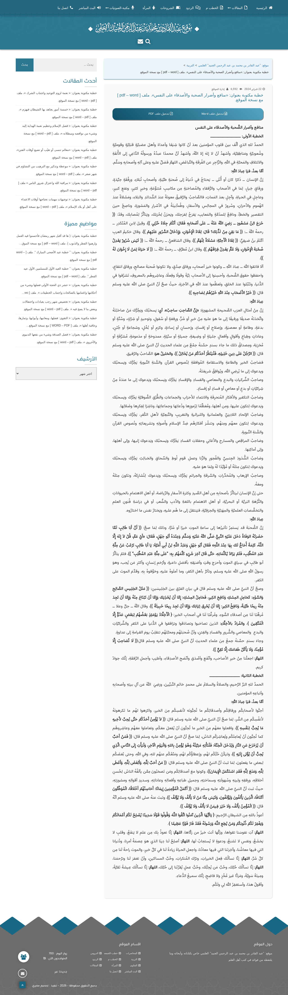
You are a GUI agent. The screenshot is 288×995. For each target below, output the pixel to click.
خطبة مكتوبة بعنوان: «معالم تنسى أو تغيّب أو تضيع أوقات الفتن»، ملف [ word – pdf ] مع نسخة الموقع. (56, 153)
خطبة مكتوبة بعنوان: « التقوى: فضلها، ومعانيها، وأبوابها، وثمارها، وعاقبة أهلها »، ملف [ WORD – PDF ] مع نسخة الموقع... (57, 321)
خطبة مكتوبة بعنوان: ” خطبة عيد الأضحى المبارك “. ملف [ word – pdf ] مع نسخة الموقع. (56, 256)
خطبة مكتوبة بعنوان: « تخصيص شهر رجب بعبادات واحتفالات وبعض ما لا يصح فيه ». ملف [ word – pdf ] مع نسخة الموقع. (59, 305)
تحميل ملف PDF (159, 113)
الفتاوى (133, 965)
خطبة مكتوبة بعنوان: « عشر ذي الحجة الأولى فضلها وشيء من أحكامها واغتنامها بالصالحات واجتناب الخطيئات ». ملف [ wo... (58, 288)
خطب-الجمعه (111, 953)
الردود (95, 959)
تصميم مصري (40, 985)
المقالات (94, 965)
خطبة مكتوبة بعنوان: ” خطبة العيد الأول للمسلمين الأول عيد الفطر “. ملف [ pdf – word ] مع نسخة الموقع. (60, 272)
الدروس (94, 953)
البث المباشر (131, 971)
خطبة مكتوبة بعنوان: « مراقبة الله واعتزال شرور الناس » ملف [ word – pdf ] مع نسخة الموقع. (57, 186)
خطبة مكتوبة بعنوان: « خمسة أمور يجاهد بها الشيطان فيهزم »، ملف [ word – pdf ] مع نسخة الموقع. (58, 113)
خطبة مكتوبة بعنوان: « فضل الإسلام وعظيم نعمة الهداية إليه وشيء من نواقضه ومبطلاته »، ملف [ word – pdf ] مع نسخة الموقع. (59, 133)
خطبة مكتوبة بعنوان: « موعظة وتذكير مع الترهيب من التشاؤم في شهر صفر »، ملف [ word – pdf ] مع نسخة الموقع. (56, 170)
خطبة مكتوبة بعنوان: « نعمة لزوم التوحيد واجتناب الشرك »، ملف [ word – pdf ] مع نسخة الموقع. (57, 96)
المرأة (115, 965)
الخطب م (113, 959)
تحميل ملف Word (213, 113)
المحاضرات (131, 953)
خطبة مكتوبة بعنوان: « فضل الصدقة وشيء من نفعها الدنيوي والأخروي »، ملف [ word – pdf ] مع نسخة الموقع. (59, 338)
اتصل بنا (114, 971)
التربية (134, 959)
